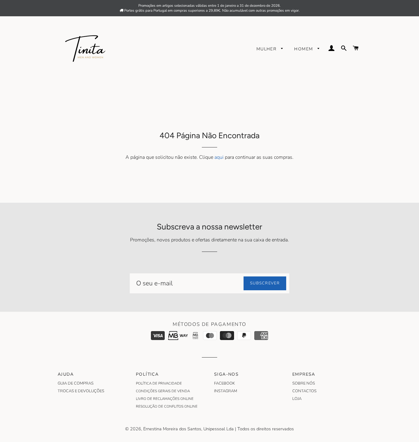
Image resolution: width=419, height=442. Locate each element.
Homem (304, 49)
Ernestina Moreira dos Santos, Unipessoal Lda (188, 429)
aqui (219, 157)
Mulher (267, 49)
